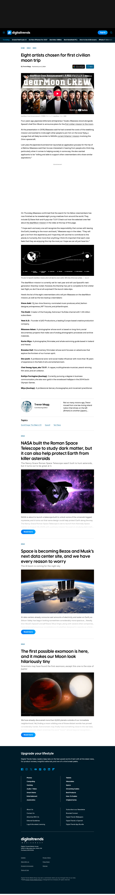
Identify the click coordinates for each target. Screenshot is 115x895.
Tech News (57, 425)
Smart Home (31, 793)
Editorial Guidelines (33, 820)
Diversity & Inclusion (27, 866)
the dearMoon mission (36, 222)
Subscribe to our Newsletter (75, 809)
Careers (23, 858)
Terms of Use (25, 870)
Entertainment (32, 796)
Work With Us (25, 862)
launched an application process (67, 144)
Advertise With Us (33, 817)
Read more (28, 532)
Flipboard (53, 769)
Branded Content (72, 813)
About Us (30, 809)
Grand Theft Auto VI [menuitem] (19, 40)
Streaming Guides (72, 789)
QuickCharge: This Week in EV (31, 425)
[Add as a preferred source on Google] (78, 67)
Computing (31, 781)
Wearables (70, 781)
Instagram (26, 769)
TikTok (40, 769)
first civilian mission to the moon (79, 124)
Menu (4, 32)
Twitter (31, 769)
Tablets (68, 778)
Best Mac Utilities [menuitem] (56, 40)
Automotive (31, 800)
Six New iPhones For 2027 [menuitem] (38, 40)
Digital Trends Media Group (33, 880)
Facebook (22, 769)
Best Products (71, 793)
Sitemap (45, 866)
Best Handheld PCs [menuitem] (70, 40)
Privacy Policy (47, 858)
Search (111, 32)
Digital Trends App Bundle (75, 824)
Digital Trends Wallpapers (74, 817)
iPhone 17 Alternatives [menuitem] (107, 40)
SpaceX (47, 425)
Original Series (71, 800)
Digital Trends (14, 35)
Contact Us (30, 813)
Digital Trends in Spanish (74, 820)
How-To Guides (71, 796)
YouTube (35, 769)
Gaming (30, 785)
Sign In (102, 32)
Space (68, 785)
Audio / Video (32, 789)
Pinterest (44, 769)
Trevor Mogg (27, 67)
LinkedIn (49, 769)
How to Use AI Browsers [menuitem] (88, 40)
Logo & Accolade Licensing (36, 824)
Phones (29, 778)
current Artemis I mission (68, 136)
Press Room (46, 862)
